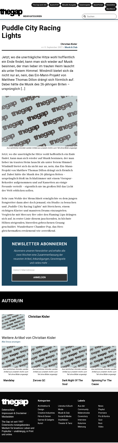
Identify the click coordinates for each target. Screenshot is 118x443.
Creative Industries (46, 413)
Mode (60, 409)
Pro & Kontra (104, 416)
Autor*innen (98, 5)
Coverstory (83, 416)
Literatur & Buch (65, 406)
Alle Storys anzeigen (11, 342)
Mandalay (8, 380)
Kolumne (82, 423)
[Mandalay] (15, 357)
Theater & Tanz (65, 423)
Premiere (102, 413)
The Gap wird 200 (39, 5)
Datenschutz (8, 409)
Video (100, 427)
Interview (82, 420)
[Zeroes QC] (44, 357)
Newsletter (110, 5)
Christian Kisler (69, 44)
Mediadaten (8, 416)
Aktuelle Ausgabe (69, 5)
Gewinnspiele (84, 5)
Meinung (82, 427)
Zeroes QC (39, 380)
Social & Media (64, 416)
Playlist (101, 409)
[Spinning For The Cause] (103, 357)
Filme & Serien (44, 416)
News (100, 406)
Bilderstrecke (84, 413)
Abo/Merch (110, 9)
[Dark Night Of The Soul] (73, 357)
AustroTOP (54, 5)
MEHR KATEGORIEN (32, 16)
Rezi (100, 423)
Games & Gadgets (46, 420)
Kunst (40, 423)
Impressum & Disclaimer (14, 413)
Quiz (100, 420)
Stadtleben (63, 420)
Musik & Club (71, 47)
